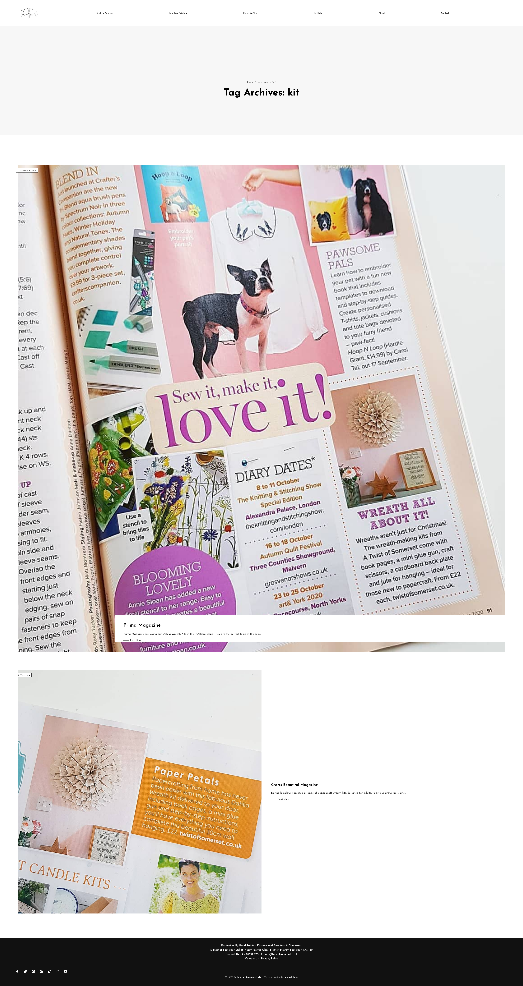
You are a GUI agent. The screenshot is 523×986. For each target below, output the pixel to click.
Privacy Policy (269, 958)
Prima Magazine (142, 625)
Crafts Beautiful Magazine (294, 785)
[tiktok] (49, 971)
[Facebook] (17, 971)
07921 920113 (254, 954)
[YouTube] (65, 971)
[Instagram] (57, 971)
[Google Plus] (41, 971)
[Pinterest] (33, 971)
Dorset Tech (291, 977)
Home (250, 82)
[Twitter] (25, 971)
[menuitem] (104, 13)
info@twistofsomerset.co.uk (281, 954)
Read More (135, 640)
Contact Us (252, 958)
